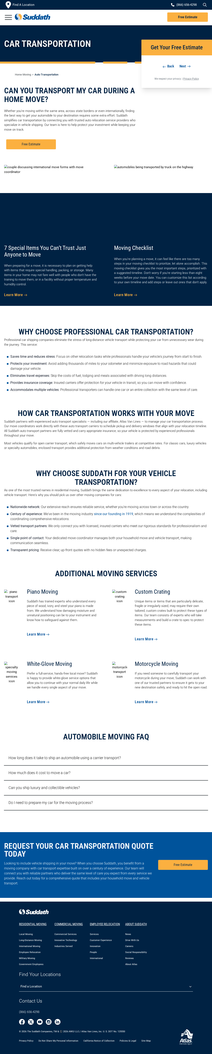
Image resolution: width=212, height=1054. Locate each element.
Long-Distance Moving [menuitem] (30, 940)
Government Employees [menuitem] (31, 964)
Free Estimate (187, 17)
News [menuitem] (128, 934)
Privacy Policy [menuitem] (26, 1040)
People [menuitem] (93, 952)
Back (170, 66)
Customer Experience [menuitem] (101, 940)
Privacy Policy (191, 78)
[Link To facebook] (22, 1022)
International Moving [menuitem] (29, 946)
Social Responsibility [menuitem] (136, 952)
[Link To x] (31, 1022)
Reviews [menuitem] (129, 958)
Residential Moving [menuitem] (33, 924)
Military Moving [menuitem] (27, 958)
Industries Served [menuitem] (63, 946)
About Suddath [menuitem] (136, 924)
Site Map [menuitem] (146, 1040)
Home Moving (23, 74)
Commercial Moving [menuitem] (68, 924)
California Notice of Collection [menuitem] (98, 1040)
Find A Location (23, 5)
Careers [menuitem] (129, 946)
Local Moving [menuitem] (26, 934)
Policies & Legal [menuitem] (128, 1040)
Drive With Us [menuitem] (132, 940)
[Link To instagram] (49, 1022)
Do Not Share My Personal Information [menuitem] (58, 1040)
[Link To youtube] (40, 1022)
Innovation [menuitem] (95, 946)
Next (183, 66)
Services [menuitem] (94, 934)
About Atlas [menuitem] (131, 964)
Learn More (13, 295)
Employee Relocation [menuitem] (30, 952)
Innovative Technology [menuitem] (65, 940)
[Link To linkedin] (57, 1022)
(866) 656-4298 (29, 1012)
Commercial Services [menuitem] (65, 934)
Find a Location (31, 986)
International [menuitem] (96, 958)
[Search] (204, 5)
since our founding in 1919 (113, 514)
